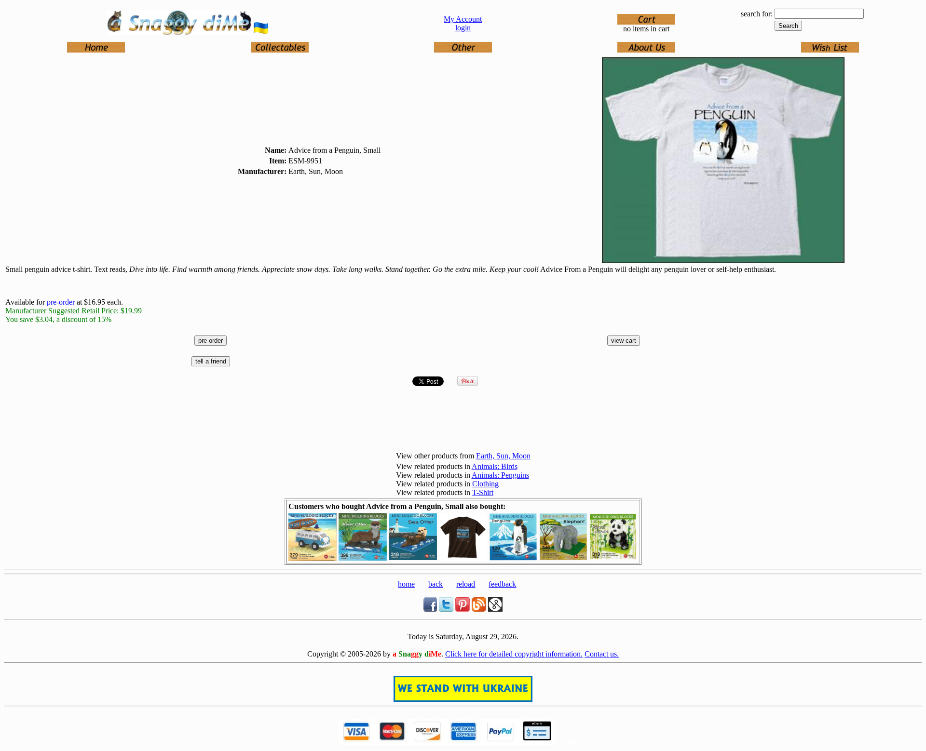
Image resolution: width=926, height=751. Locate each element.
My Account (463, 19)
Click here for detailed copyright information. (514, 654)
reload (465, 584)
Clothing (485, 484)
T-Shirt (482, 492)
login (463, 28)
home (406, 584)
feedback (502, 584)
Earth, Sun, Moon (503, 456)
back (435, 584)
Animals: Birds (494, 466)
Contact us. (602, 654)
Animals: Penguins (500, 475)
